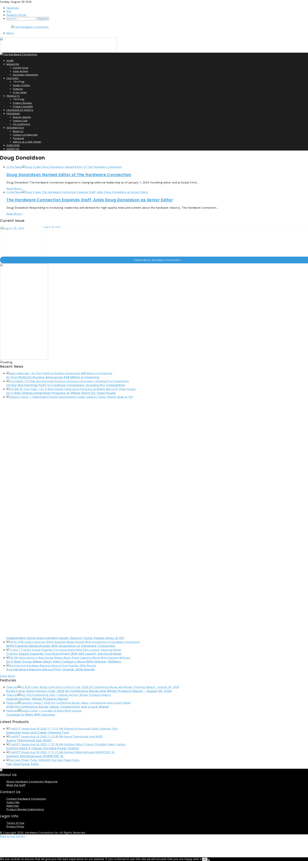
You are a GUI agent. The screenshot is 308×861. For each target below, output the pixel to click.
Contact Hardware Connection (26, 798)
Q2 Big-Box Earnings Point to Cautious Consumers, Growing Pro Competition (65, 385)
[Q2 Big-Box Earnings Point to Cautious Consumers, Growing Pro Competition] (67, 381)
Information (15, 127)
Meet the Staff (16, 785)
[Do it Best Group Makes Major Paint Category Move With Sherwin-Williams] (68, 657)
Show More (7, 676)
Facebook (18, 138)
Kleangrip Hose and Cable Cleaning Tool (37, 733)
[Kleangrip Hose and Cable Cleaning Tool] (62, 728)
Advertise (12, 148)
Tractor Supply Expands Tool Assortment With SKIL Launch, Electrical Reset (64, 654)
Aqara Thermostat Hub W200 (29, 740)
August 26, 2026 (52, 227)
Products (13, 95)
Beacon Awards (22, 117)
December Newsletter (25, 74)
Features (12, 78)
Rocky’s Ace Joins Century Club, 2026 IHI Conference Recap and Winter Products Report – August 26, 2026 (89, 691)
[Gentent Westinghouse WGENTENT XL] (60, 752)
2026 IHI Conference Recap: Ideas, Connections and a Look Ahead (57, 707)
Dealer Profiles (21, 85)
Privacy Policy (15, 826)
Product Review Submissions (25, 809)
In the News (20, 92)
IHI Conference (21, 124)
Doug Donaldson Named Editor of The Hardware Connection (68, 174)
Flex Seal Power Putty (22, 764)
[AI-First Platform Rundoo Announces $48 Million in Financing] (59, 373)
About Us (18, 131)
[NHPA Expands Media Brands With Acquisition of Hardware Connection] (73, 642)
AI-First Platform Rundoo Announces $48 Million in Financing (52, 377)
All (23, 81)
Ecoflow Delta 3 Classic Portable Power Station (42, 748)
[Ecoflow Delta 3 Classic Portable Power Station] (66, 744)
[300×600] (24, 358)
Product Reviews (22, 102)
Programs (13, 113)
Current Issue (20, 67)
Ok (204, 859)
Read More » (14, 188)
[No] (208, 860)
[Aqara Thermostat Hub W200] (54, 736)
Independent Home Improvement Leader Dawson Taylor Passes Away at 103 (65, 638)
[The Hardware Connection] (29, 27)
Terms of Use (15, 823)
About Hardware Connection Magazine (32, 781)
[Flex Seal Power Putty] (43, 760)
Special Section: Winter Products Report (37, 699)
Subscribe (13, 145)
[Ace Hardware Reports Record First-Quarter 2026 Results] (51, 665)
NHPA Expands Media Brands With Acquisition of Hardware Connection (60, 646)
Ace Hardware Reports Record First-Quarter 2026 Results (50, 669)
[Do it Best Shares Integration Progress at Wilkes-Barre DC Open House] (71, 389)
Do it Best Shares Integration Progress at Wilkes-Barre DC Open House (61, 393)
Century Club (20, 120)
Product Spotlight (23, 106)
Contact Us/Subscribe (25, 134)
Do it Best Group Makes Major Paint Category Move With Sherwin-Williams (63, 662)
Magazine (12, 64)
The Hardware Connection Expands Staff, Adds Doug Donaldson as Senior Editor (89, 200)
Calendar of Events (19, 110)
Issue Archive (20, 71)
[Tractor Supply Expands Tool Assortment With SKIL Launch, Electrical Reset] (63, 650)
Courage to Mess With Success (30, 715)
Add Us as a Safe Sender (27, 141)
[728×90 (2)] (58, 51)
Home (10, 60)
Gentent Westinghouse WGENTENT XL (35, 756)
